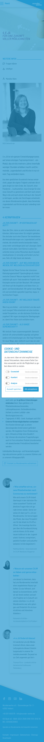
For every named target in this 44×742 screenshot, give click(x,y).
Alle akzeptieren (31, 389)
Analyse (14, 383)
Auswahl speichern (14, 389)
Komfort (14, 377)
